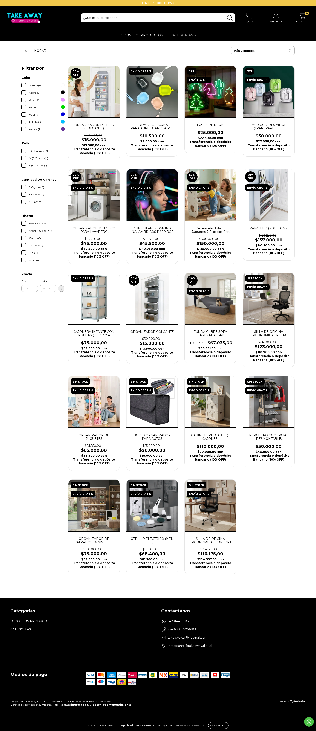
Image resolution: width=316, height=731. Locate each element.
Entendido (218, 725)
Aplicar (61, 288)
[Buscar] (230, 18)
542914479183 (178, 621)
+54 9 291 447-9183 (182, 629)
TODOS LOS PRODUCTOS (141, 35)
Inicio (25, 51)
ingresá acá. (80, 704)
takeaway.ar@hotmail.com (188, 637)
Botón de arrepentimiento (112, 704)
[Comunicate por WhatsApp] (309, 722)
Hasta (43, 281)
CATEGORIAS (182, 35)
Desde (25, 281)
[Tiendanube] (292, 702)
